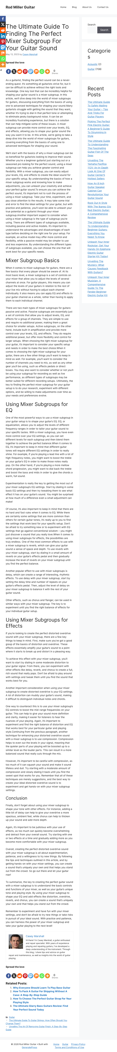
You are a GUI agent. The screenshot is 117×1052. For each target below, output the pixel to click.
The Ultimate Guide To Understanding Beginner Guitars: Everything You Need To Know (99, 229)
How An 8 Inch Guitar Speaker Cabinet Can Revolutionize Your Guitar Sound (98, 190)
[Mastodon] (30, 69)
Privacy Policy (78, 1044)
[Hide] (1, 70)
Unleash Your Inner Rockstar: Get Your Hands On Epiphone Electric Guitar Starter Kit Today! (99, 249)
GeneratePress (29, 1047)
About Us (87, 7)
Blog (74, 7)
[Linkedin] (3, 36)
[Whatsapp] (41, 69)
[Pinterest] (25, 69)
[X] (14, 69)
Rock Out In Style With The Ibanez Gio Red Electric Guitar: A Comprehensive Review (99, 210)
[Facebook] (8, 69)
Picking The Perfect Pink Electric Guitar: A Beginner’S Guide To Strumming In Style (99, 129)
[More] (47, 69)
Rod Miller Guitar (20, 7)
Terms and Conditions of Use (69, 1047)
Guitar (12, 1017)
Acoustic (92, 64)
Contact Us (102, 7)
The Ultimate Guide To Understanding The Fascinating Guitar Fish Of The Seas (99, 148)
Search (92, 24)
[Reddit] (19, 69)
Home (63, 7)
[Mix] (36, 69)
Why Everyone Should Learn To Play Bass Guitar (41, 987)
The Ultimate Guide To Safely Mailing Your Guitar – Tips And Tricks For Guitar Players (99, 109)
